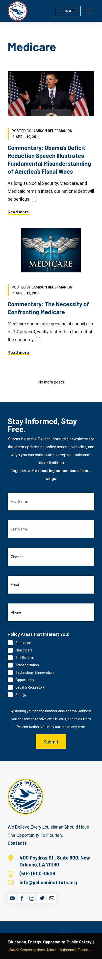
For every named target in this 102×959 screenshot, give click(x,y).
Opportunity (25, 680)
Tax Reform (25, 658)
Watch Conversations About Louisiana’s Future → (51, 950)
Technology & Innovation (35, 672)
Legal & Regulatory (30, 687)
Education (23, 643)
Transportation (27, 665)
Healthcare (24, 650)
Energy (21, 695)
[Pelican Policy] (17, 11)
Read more (18, 212)
